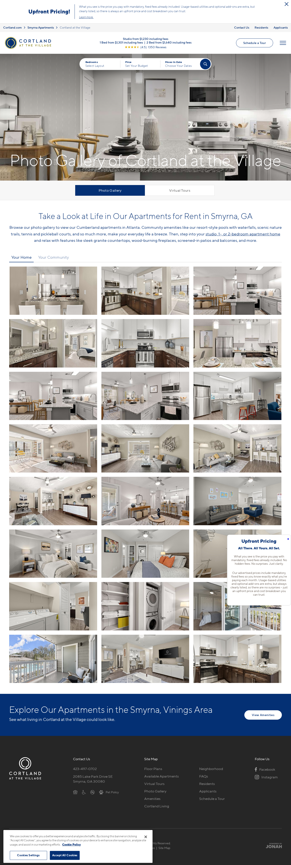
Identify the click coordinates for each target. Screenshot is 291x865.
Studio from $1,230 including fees (145, 39)
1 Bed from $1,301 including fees (121, 42)
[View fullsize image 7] (145, 396)
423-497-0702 (85, 769)
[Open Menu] (283, 43)
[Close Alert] (286, 4)
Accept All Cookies (64, 855)
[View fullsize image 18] (53, 606)
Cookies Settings (28, 855)
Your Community (53, 257)
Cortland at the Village (75, 27)
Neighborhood (211, 769)
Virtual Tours (179, 190)
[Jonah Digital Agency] (272, 845)
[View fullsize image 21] (53, 659)
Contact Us (241, 27)
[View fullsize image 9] (53, 448)
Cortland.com (12, 27)
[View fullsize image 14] (237, 501)
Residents (261, 27)
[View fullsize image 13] (145, 501)
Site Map (164, 848)
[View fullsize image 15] (53, 554)
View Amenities (263, 715)
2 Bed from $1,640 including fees (169, 42)
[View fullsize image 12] (53, 501)
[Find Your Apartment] (205, 64)
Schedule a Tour (254, 43)
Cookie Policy (71, 844)
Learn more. (86, 17)
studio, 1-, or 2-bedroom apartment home (243, 233)
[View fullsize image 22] (145, 659)
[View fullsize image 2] (237, 291)
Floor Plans (153, 769)
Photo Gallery (110, 190)
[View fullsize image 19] (145, 606)
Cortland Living (156, 806)
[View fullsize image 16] (145, 554)
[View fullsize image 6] (53, 396)
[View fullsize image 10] (145, 448)
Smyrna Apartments (40, 27)
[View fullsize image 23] (237, 659)
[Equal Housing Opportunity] (75, 792)
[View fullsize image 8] (237, 396)
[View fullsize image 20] (237, 606)
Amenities (152, 798)
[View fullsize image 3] (53, 343)
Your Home (21, 257)
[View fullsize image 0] (53, 291)
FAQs (203, 776)
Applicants (281, 27)
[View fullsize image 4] (145, 343)
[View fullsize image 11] (237, 448)
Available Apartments (161, 776)
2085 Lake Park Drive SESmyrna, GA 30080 (93, 778)
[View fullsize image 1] (145, 291)
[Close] (145, 837)
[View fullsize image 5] (237, 343)
